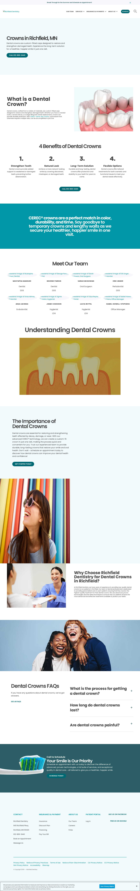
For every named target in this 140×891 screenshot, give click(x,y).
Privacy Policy (18, 863)
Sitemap (45, 865)
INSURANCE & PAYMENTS (95, 11)
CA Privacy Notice (95, 863)
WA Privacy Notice (20, 865)
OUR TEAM (70, 11)
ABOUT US (111, 11)
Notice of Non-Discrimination (74, 863)
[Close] (136, 886)
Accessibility (35, 865)
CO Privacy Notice (111, 863)
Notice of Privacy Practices (37, 863)
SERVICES (79, 11)
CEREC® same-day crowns (39, 116)
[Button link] (135, 11)
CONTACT (17, 814)
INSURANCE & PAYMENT (50, 814)
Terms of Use (55, 863)
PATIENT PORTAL (93, 814)
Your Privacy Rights (107, 886)
